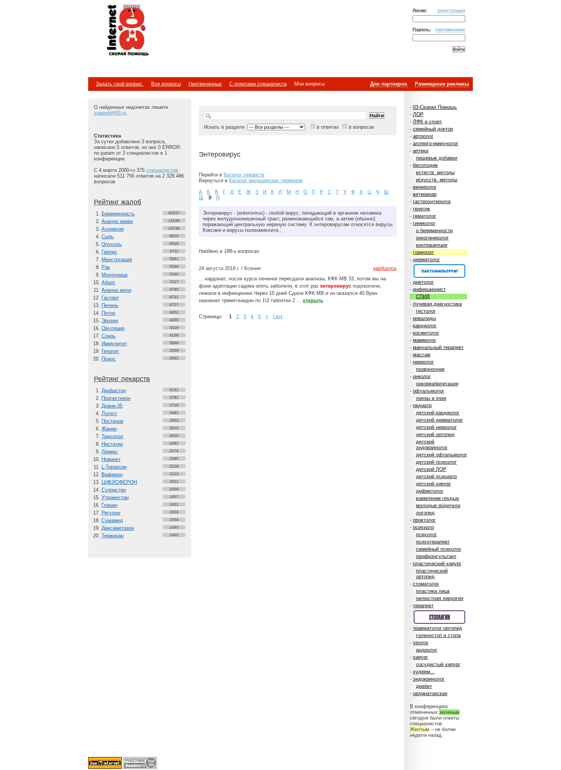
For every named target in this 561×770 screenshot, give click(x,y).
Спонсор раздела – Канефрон (439, 271)
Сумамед (112, 520)
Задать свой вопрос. (119, 84)
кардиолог (425, 325)
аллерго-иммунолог (435, 143)
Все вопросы (166, 84)
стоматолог (426, 584)
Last (277, 316)
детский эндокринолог (432, 444)
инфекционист (429, 289)
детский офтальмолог (441, 455)
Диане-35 (112, 406)
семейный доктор (433, 129)
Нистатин (112, 444)
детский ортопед (435, 434)
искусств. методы (436, 180)
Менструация (117, 259)
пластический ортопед (432, 573)
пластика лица (433, 591)
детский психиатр (436, 476)
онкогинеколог (432, 238)
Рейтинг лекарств (122, 379)
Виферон (112, 474)
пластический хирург (437, 563)
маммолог (424, 340)
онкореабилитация (437, 384)
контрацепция (431, 245)
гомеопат (423, 252)
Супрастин (114, 490)
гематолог (424, 216)
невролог (423, 362)
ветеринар (425, 194)
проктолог (424, 520)
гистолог (426, 311)
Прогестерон (116, 398)
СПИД (423, 296)
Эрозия (110, 321)
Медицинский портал (127, 31)
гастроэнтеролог (432, 201)
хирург (420, 657)
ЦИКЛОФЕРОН (119, 482)
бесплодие (425, 165)
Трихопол (112, 436)
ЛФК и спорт (427, 122)
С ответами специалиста (258, 84)
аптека (420, 151)
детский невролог (436, 427)
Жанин (109, 429)
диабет (424, 686)
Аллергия (113, 229)
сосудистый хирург (438, 664)
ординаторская (430, 693)
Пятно (108, 313)
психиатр (423, 527)
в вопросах (361, 127)
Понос (109, 359)
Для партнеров (388, 84)
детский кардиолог (437, 413)
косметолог (426, 333)
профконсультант (436, 556)
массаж (421, 355)
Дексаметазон (118, 528)
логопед (425, 513)
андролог (426, 650)
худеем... (424, 672)
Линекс (110, 452)
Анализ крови (117, 221)
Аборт (108, 282)
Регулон (111, 513)
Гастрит (110, 298)
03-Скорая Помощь (435, 107)
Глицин (110, 505)
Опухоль (112, 244)
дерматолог (426, 259)
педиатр (422, 405)
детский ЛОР (431, 469)
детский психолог (436, 462)
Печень (110, 305)
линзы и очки (431, 398)
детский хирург (433, 484)
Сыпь (108, 236)
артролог (423, 136)
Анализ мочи (116, 290)
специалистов (162, 170)
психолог (426, 534)
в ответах (328, 127)
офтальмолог (428, 391)
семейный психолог (438, 549)
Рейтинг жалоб (117, 202)
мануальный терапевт (438, 347)
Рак (106, 267)
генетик (421, 209)
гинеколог (424, 223)
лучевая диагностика (437, 304)
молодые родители (438, 505)
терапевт (423, 605)
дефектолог (429, 491)
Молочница (114, 275)
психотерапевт (433, 542)
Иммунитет (114, 343)
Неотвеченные (205, 84)
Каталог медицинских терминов (265, 180)
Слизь (109, 336)
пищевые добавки (436, 158)
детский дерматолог (439, 420)
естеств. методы (435, 172)
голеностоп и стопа (438, 635)
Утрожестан (115, 497)
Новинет (111, 459)
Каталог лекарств (244, 175)
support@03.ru (110, 113)
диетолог (423, 282)
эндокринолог (429, 679)
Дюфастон (114, 390)
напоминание (450, 29)
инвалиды (424, 318)
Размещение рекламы (442, 84)
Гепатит (110, 351)
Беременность (118, 214)
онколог (422, 376)
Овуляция (113, 328)
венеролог (425, 187)
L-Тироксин (114, 467)
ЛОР (418, 114)
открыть (313, 300)
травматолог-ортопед (437, 628)
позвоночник (430, 369)
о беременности (434, 230)
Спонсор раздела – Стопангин (439, 617)
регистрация (451, 10)
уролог (421, 642)
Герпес (109, 252)
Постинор (112, 421)
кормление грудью (437, 498)
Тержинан (113, 536)
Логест (109, 413)
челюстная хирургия (439, 598)
